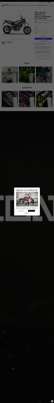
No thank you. (27, 212)
